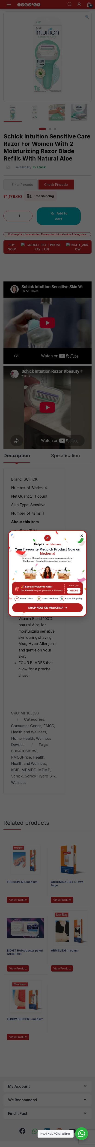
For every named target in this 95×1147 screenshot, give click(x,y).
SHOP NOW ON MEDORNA (47, 607)
